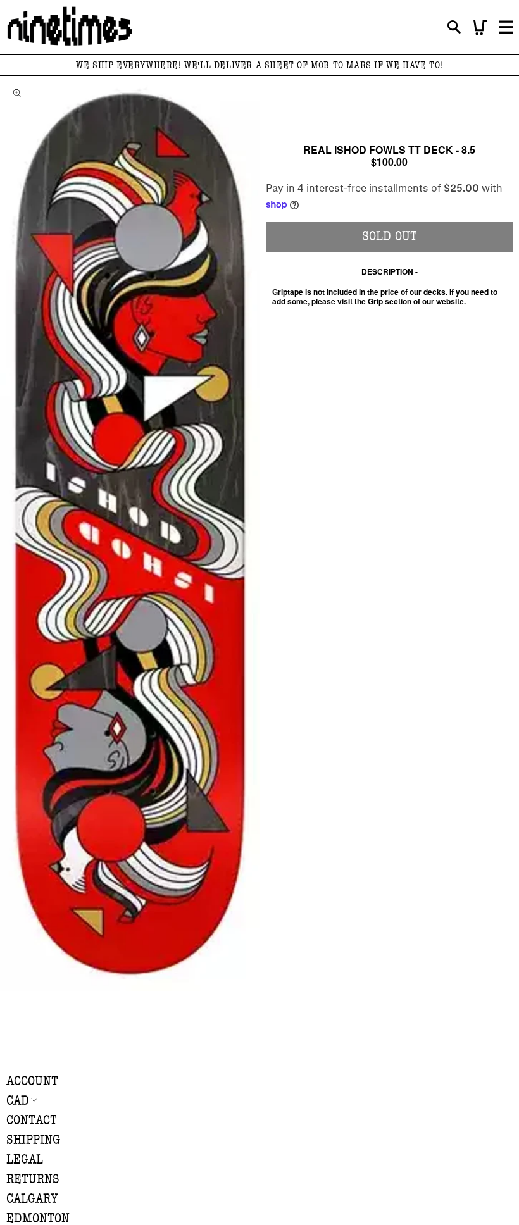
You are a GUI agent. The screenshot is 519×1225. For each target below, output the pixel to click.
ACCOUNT (32, 1081)
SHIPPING (33, 1140)
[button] (454, 27)
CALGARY (32, 1199)
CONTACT (31, 1120)
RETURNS (32, 1179)
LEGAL (24, 1159)
